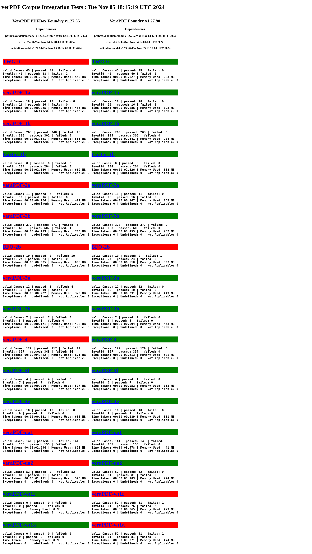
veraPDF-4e (16, 401)
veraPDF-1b (17, 123)
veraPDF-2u (17, 278)
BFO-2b (12, 247)
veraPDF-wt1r (19, 494)
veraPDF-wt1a (19, 525)
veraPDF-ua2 (18, 463)
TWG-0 (11, 61)
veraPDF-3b (17, 309)
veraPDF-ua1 (18, 432)
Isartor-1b (14, 154)
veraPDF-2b (17, 216)
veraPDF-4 (15, 339)
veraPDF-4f (16, 370)
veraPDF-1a (16, 92)
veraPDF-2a (16, 185)
